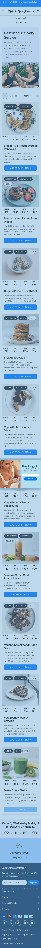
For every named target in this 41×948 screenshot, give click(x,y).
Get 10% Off (30, 479)
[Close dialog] (39, 461)
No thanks (30, 481)
